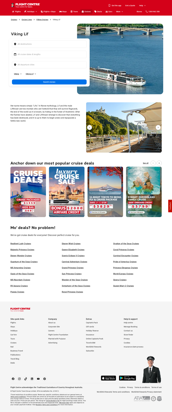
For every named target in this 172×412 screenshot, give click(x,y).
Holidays (31, 12)
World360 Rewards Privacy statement (146, 392)
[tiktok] (25, 378)
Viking (16, 74)
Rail (11, 347)
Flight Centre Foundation (58, 335)
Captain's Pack (92, 323)
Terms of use (156, 387)
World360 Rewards (93, 347)
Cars (110, 12)
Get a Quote (130, 6)
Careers (51, 331)
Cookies (127, 343)
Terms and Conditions (18, 397)
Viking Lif (29, 74)
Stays (64, 12)
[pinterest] (44, 378)
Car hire (13, 335)
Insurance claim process (133, 347)
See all (145, 163)
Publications (15, 355)
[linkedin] (32, 378)
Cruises (87, 12)
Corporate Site (54, 327)
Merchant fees (64, 403)
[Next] (158, 127)
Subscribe (90, 351)
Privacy (127, 339)
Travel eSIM (90, 343)
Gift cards (90, 327)
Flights (18, 12)
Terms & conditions (142, 387)
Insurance (90, 335)
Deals (99, 12)
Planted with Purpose (56, 339)
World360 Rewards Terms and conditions (113, 392)
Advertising (52, 343)
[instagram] (19, 378)
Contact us (128, 331)
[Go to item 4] (125, 150)
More (118, 12)
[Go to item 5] (126, 150)
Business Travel (16, 351)
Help (141, 6)
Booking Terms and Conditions (47, 405)
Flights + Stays (50, 12)
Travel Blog (14, 359)
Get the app (116, 6)
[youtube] (38, 378)
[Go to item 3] (124, 150)
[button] (170, 206)
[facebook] (13, 378)
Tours (75, 12)
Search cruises (49, 82)
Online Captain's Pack (94, 339)
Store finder (128, 335)
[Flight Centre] (20, 309)
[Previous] (89, 127)
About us (52, 323)
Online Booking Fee (53, 401)
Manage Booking (130, 327)
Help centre (128, 323)
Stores (139, 12)
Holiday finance (92, 331)
